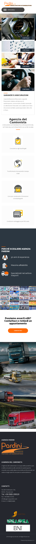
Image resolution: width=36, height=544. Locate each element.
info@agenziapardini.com (9, 499)
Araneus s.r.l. (31, 540)
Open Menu (11, 10)
